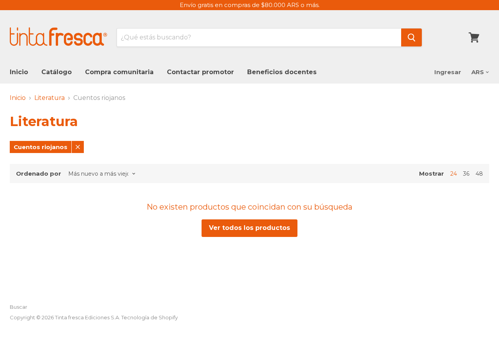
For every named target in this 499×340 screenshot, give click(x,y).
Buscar (18, 307)
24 (453, 173)
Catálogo (56, 72)
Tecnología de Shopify (149, 317)
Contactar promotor (200, 72)
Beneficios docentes (282, 72)
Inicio (19, 72)
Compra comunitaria (119, 72)
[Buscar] (411, 37)
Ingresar (447, 72)
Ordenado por (38, 173)
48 (479, 173)
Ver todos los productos (249, 227)
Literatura (49, 97)
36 (466, 173)
